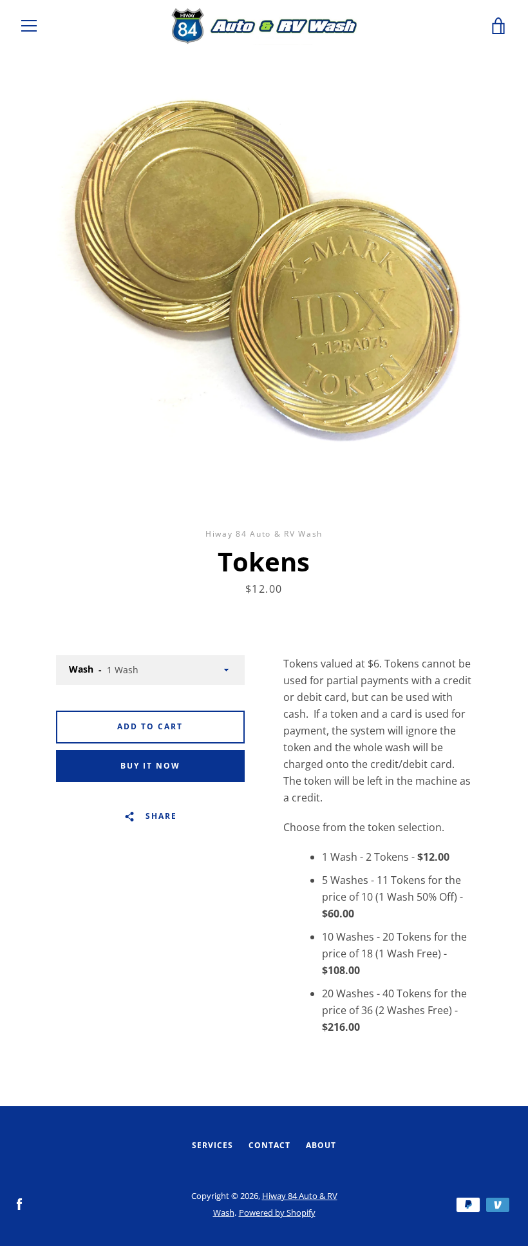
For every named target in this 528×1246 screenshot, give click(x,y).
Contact (269, 1145)
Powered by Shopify (277, 1212)
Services (212, 1145)
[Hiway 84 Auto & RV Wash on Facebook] (19, 1203)
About (321, 1145)
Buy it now (150, 765)
